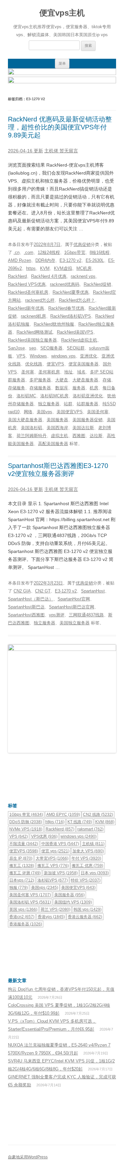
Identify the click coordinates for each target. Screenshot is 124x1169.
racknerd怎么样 (40, 300)
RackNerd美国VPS (75, 332)
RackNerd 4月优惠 (48, 276)
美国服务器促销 (87, 419)
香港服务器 (25, 924)
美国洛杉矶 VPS (30, 902)
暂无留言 (69, 150)
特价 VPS (86, 880)
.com (28, 252)
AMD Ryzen (19, 260)
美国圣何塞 (97, 411)
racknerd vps (83, 276)
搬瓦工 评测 (25, 873)
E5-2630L (95, 260)
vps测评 (56, 614)
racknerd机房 (33, 316)
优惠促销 (82, 244)
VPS (21, 355)
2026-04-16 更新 (25, 150)
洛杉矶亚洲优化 (88, 395)
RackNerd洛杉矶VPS (70, 316)
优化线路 (33, 363)
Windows (38, 355)
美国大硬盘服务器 (25, 419)
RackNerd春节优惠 (66, 308)
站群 (68, 403)
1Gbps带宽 (74, 252)
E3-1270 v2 (70, 260)
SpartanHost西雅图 (26, 614)
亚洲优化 (88, 355)
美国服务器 (57, 419)
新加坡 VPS (61, 873)
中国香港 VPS (60, 843)
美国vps (44, 411)
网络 (28, 411)
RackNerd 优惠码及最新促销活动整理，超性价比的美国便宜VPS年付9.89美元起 (60, 127)
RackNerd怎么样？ (77, 300)
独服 (18, 887)
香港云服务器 (85, 916)
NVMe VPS (25, 829)
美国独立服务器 (75, 622)
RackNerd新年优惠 (26, 308)
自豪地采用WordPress (28, 1157)
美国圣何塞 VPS (30, 895)
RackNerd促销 (97, 284)
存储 (107, 379)
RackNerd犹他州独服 (54, 324)
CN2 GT (43, 590)
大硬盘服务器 (85, 379)
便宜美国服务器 (83, 363)
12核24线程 (49, 252)
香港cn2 (21, 916)
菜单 (62, 63)
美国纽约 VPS (73, 902)
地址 (68, 371)
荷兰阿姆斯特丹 (32, 435)
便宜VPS (55, 363)
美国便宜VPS (70, 411)
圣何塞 (27, 371)
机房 (94, 387)
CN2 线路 (98, 814)
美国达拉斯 (83, 427)
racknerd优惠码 (64, 284)
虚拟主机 (59, 435)
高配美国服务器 (53, 443)
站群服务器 (87, 403)
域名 (81, 371)
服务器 (78, 387)
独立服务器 (49, 403)
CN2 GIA (22, 590)
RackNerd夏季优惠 (71, 292)
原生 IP (20, 858)
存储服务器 (40, 387)
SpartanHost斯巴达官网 (71, 606)
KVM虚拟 (63, 268)
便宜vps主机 (62, 12)
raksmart (90, 829)
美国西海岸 (57, 427)
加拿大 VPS (88, 851)
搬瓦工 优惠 (87, 865)
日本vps (21, 880)
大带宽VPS (52, 858)
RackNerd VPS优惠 (27, 284)
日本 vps (95, 873)
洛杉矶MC (26, 395)
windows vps (63, 355)
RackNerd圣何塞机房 (28, 292)
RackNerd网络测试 (35, 332)
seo (32, 348)
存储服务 (16, 387)
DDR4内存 (45, 260)
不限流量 (23, 843)
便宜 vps (55, 851)
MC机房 (84, 268)
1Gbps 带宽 (26, 814)
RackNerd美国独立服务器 (32, 340)
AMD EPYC (63, 814)
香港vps (51, 916)
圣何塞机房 (49, 371)
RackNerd (17, 276)
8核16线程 (99, 252)
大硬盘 (61, 379)
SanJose (16, 348)
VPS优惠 (44, 836)
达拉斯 (96, 435)
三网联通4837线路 (86, 614)
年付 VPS (86, 858)
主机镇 (93, 843)
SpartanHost (93, 590)
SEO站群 (76, 348)
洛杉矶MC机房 (54, 395)
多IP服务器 (40, 379)
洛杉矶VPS (52, 880)
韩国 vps (87, 909)
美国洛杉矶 (31, 427)
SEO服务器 (51, 348)
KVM (45, 268)
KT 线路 (79, 821)
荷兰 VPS (55, 909)
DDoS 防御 (25, 821)
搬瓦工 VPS (53, 865)
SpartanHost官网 (74, 598)
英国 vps (23, 909)
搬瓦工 (21, 865)
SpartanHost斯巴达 (26, 606)
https (31, 268)
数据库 (61, 387)
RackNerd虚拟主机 (79, 340)
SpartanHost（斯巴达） (30, 598)
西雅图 (78, 435)
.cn (17, 252)
